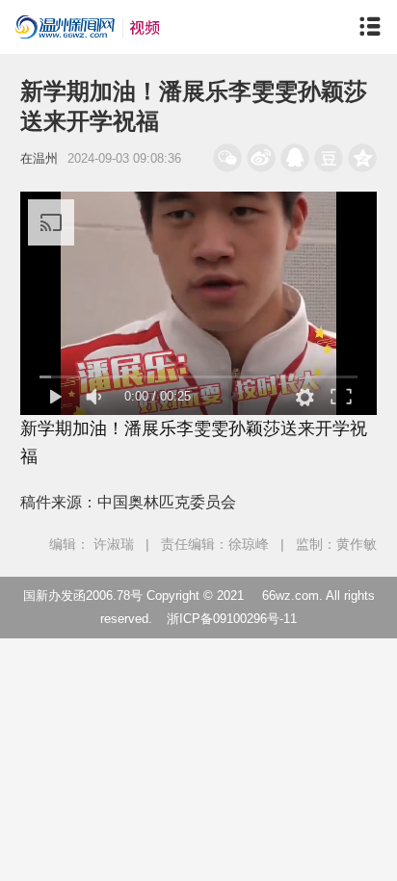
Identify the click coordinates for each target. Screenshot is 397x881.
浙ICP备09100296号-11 (232, 618)
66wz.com (290, 595)
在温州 (39, 158)
